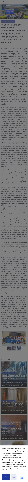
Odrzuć (13, 477)
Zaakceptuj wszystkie (6, 477)
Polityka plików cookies (22, 477)
